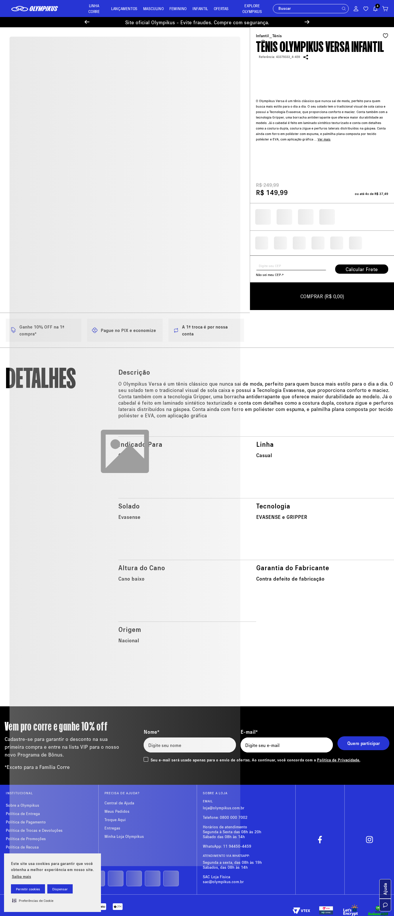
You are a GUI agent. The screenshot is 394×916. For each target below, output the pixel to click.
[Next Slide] (307, 22)
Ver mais (324, 131)
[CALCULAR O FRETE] (361, 269)
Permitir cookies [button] (28, 889)
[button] (33, 900)
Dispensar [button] (60, 889)
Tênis (277, 36)
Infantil (262, 36)
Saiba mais (21, 876)
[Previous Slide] (87, 22)
